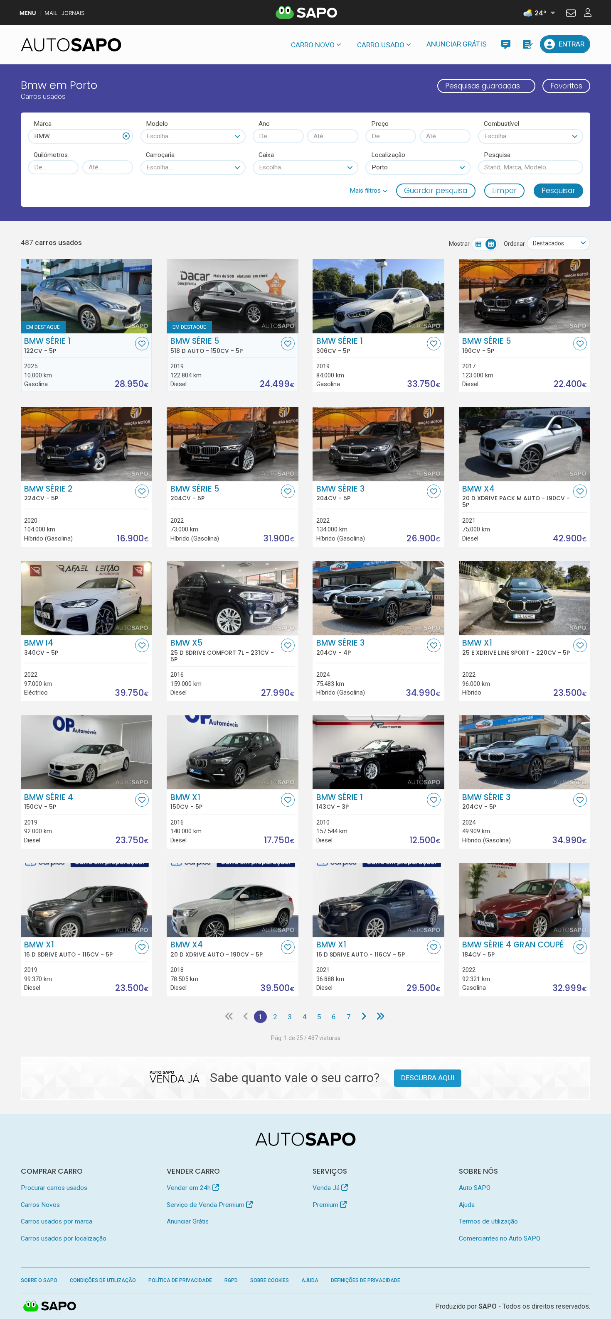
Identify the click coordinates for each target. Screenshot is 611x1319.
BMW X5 (222, 651)
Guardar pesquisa (435, 191)
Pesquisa (497, 155)
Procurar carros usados (54, 1188)
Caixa (266, 155)
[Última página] (380, 1017)
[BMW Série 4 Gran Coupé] (525, 900)
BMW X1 (516, 647)
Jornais (73, 13)
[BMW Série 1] (87, 296)
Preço (380, 123)
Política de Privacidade (180, 1280)
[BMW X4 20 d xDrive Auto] (232, 900)
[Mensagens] (506, 44)
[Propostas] (527, 44)
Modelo (157, 123)
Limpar (504, 191)
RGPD (231, 1280)
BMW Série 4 (48, 801)
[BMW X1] (232, 752)
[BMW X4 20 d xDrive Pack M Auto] (525, 444)
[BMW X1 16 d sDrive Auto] (87, 900)
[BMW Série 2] (87, 444)
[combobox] (80, 136)
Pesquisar (558, 191)
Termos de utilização (488, 1221)
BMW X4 (516, 497)
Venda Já (327, 1188)
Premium (326, 1205)
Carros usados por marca (56, 1221)
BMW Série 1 (47, 345)
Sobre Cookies (269, 1280)
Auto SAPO (474, 1188)
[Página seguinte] (363, 1017)
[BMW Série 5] (525, 296)
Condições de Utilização (103, 1280)
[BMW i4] (87, 598)
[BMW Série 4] (87, 752)
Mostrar (459, 243)
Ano (264, 123)
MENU (28, 13)
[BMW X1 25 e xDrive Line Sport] (525, 598)
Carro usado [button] (380, 45)
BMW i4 (41, 647)
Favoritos (566, 86)
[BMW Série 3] (378, 444)
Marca (43, 123)
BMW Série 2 (48, 493)
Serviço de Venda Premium (206, 1205)
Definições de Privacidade (365, 1280)
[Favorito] (142, 343)
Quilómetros (51, 155)
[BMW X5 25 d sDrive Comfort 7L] (232, 598)
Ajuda (467, 1205)
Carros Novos (40, 1205)
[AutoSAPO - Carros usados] (71, 45)
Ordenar (514, 243)
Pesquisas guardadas (482, 86)
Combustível (501, 123)
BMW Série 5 (206, 345)
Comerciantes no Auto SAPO (499, 1238)
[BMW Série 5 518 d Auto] (232, 296)
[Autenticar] (571, 14)
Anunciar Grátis (456, 44)
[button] (368, 190)
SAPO (50, 1306)
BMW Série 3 (340, 493)
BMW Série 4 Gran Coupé (513, 949)
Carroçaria (160, 155)
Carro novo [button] (313, 45)
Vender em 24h (189, 1188)
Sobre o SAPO (39, 1280)
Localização (388, 155)
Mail (50, 13)
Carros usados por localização (63, 1238)
